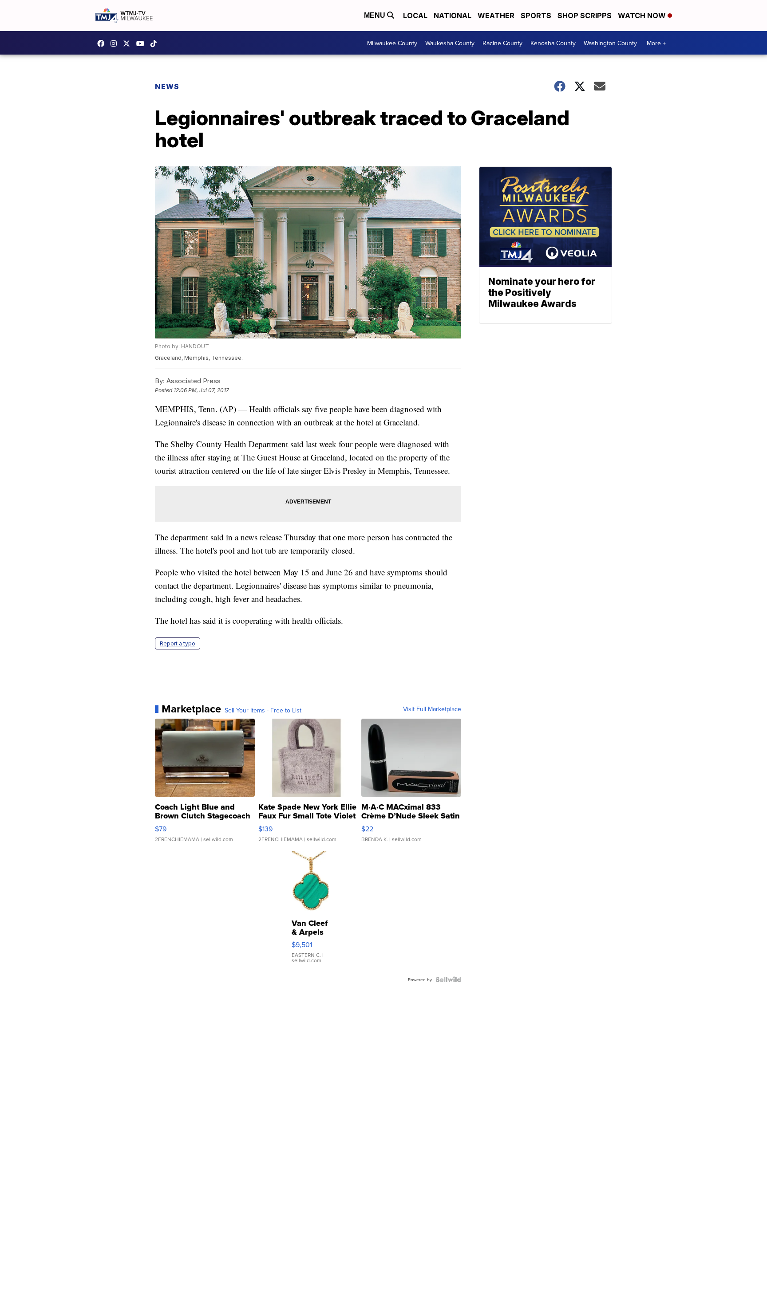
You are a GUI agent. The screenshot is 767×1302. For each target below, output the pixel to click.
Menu (375, 15)
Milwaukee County (392, 43)
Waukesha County (449, 43)
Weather (496, 15)
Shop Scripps (584, 15)
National (452, 15)
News (167, 86)
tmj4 (103, 43)
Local (415, 15)
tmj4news (116, 43)
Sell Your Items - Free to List (263, 710)
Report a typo (177, 643)
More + (656, 43)
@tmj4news (155, 43)
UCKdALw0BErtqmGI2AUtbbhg (142, 43)
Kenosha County (553, 43)
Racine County (502, 43)
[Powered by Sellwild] (448, 979)
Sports (536, 15)
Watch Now (643, 15)
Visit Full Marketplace (432, 709)
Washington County (610, 43)
